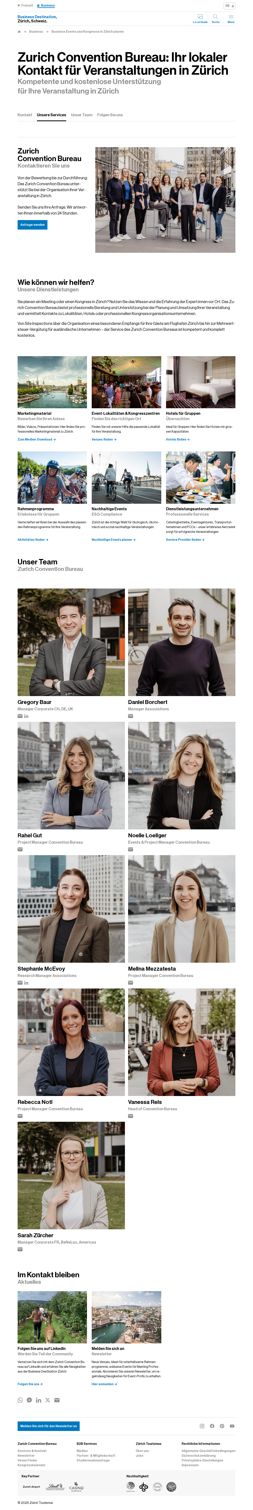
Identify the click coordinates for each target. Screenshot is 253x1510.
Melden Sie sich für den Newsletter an (48, 1426)
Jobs (139, 1455)
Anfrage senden (32, 224)
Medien (82, 1451)
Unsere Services (51, 115)
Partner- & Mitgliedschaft (96, 1455)
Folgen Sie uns (110, 115)
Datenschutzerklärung (199, 1455)
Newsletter (26, 1455)
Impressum (190, 1465)
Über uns (142, 1451)
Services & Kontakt (32, 1451)
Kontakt (25, 115)
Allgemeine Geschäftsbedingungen (208, 1451)
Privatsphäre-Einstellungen (202, 1460)
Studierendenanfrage (93, 1460)
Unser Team (82, 115)
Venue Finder (27, 1460)
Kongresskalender (31, 1465)
